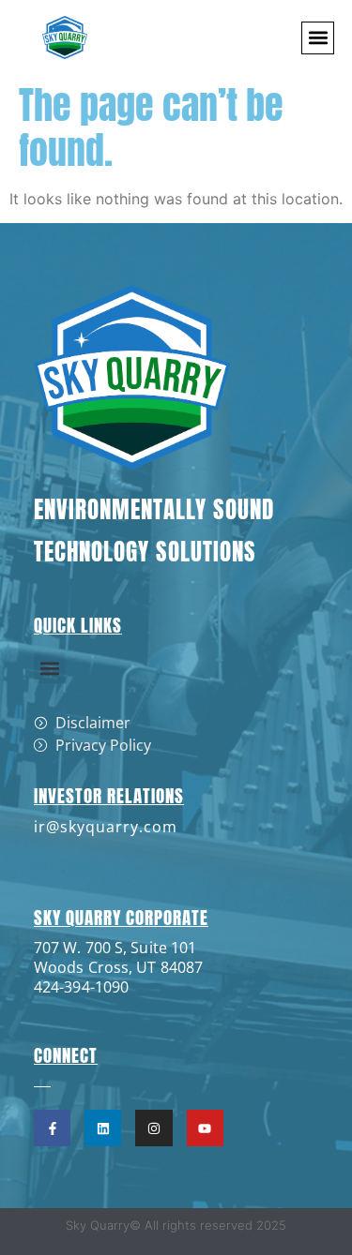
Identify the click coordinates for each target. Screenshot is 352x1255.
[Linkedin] (102, 1128)
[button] (317, 38)
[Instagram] (153, 1128)
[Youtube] (205, 1128)
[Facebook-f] (52, 1128)
